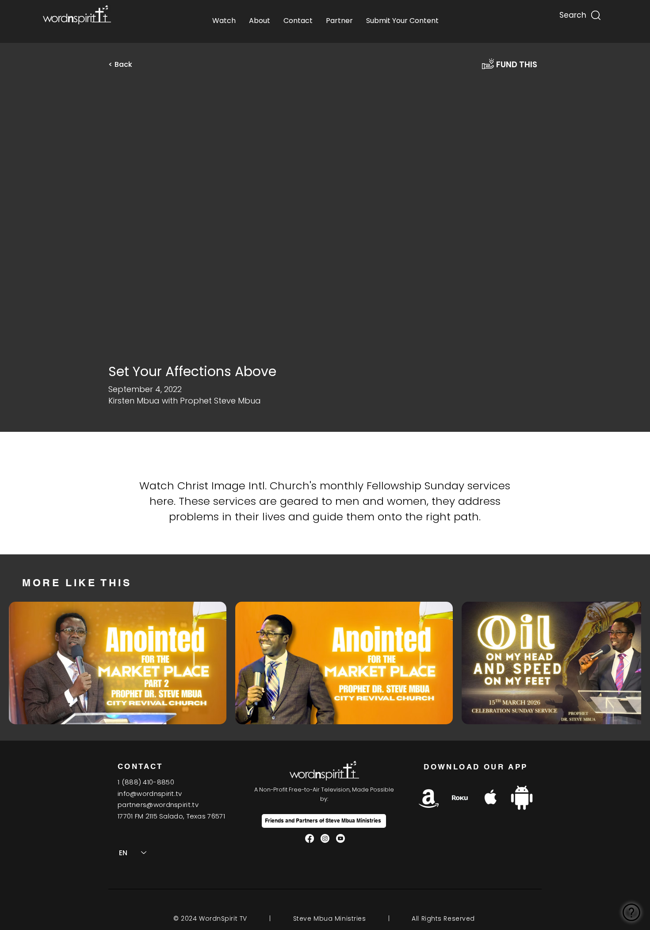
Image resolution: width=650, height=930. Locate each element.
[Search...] (572, 13)
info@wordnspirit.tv (150, 793)
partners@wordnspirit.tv (158, 804)
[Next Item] (626, 663)
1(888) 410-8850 (146, 782)
